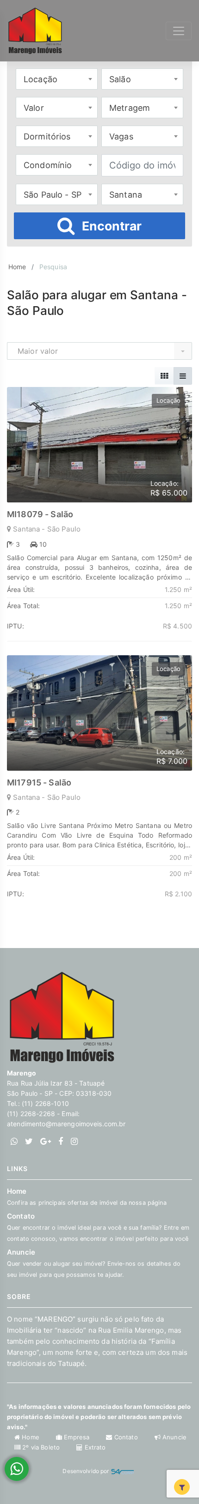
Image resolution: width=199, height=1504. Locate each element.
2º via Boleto (41, 1447)
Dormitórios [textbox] (47, 136)
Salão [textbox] (120, 79)
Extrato (94, 1447)
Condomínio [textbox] (48, 165)
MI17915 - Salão (39, 782)
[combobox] (57, 79)
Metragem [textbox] (129, 108)
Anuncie (93, 1263)
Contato (98, 1227)
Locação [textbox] (40, 79)
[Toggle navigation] (179, 31)
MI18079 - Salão (40, 514)
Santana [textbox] (125, 194)
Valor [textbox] (34, 108)
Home (17, 267)
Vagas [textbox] (121, 136)
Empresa (76, 1437)
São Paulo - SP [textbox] (52, 194)
